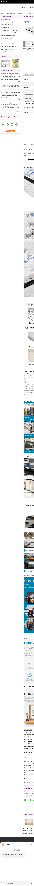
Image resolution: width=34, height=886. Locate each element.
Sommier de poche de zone (7, 33)
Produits (30, 7)
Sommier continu (5, 27)
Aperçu (22, 7)
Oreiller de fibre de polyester (7, 46)
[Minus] (32, 845)
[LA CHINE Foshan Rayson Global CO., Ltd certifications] (5, 63)
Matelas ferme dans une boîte (8, 30)
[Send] (31, 883)
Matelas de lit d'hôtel (15, 13)
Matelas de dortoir (5, 38)
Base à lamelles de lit (6, 49)
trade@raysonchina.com (9, 1)
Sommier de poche (5, 19)
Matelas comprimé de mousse (8, 35)
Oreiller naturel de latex (6, 43)
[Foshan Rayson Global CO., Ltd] (9, 7)
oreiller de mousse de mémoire (8, 41)
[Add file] (2, 883)
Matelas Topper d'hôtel (6, 52)
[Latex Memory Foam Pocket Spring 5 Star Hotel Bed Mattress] (28, 43)
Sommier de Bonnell (6, 22)
